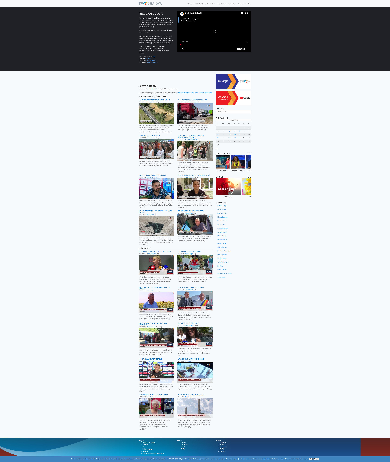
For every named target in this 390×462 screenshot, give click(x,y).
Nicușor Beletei (151, 60)
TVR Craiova (150, 214)
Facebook (223, 442)
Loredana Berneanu (223, 251)
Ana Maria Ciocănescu (191, 139)
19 (229, 138)
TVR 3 (183, 449)
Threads (222, 451)
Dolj (154, 56)
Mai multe (241, 3)
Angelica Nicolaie (152, 62)
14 (239, 134)
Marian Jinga (189, 213)
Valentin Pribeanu (152, 177)
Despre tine (228, 197)
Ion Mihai (148, 58)
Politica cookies (148, 449)
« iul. (217, 149)
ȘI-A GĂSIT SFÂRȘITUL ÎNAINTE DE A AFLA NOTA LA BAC (156, 211)
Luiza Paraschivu (151, 254)
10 (218, 134)
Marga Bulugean (222, 217)
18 (223, 138)
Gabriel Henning (222, 239)
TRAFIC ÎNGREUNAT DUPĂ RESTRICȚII (191, 211)
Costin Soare (189, 289)
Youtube (222, 445)
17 (218, 138)
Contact (145, 451)
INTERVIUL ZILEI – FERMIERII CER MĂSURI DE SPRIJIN (154, 288)
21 (239, 138)
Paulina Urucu (221, 258)
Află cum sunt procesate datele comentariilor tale (194, 93)
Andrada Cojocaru (238, 170)
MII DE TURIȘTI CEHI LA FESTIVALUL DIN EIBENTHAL (153, 324)
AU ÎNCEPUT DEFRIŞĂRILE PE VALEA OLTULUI (154, 100)
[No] (387, 459)
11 (223, 134)
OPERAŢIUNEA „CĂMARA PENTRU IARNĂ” (153, 395)
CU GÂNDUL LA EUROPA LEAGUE (150, 359)
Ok (311, 459)
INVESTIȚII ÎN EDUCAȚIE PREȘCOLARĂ (191, 287)
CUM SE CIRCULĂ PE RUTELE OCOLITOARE (192, 100)
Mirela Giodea (221, 236)
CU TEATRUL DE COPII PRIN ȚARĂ (189, 252)
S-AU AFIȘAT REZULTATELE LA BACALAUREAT (193, 175)
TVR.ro (183, 442)
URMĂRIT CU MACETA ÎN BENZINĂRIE (191, 359)
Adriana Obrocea (152, 291)
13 (235, 134)
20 (235, 138)
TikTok (222, 449)
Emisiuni (212, 3)
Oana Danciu (189, 102)
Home (189, 3)
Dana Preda (221, 224)
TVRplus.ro (184, 445)
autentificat (152, 89)
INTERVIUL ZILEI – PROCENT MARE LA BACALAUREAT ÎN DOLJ (191, 136)
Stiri (206, 3)
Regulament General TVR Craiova (153, 453)
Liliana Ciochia (221, 270)
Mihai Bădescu (189, 177)
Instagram (223, 447)
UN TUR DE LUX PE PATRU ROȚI (188, 323)
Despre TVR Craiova (149, 442)
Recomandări (198, 3)
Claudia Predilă (222, 232)
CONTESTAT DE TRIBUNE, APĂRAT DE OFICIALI (155, 252)
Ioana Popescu (222, 213)
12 (229, 134)
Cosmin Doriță (221, 206)
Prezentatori (222, 3)
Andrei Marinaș (151, 102)
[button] (250, 153)
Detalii (316, 459)
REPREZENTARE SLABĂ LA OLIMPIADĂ (152, 175)
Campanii (232, 3)
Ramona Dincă (222, 221)
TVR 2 (183, 447)
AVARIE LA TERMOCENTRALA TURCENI (191, 395)
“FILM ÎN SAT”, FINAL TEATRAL (149, 136)
